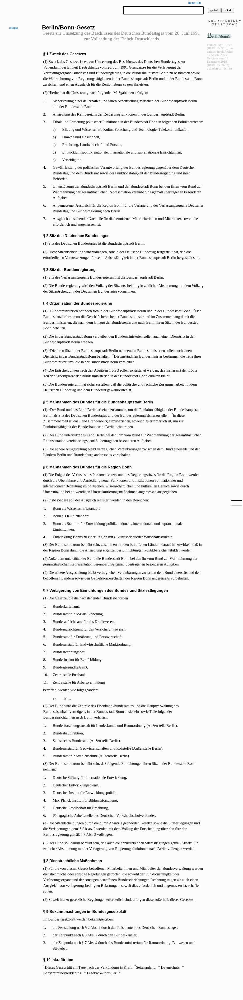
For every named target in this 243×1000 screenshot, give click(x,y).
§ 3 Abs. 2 (88, 834)
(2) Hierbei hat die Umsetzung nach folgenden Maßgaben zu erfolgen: (95, 93)
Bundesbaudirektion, (68, 733)
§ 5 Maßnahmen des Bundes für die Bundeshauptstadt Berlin (98, 402)
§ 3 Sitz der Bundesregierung (69, 270)
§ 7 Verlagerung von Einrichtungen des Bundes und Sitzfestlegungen (105, 591)
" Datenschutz (169, 967)
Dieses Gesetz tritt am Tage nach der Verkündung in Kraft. (87, 967)
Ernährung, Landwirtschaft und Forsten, (92, 145)
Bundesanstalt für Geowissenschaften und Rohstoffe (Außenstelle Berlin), (108, 748)
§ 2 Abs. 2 (92, 927)
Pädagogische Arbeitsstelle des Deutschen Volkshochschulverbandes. (104, 815)
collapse (13, 27)
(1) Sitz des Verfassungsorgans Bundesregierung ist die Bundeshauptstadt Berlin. (103, 277)
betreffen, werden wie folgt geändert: (70, 690)
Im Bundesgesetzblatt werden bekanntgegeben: (78, 919)
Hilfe (198, 3)
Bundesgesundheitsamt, (70, 667)
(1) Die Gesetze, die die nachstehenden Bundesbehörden (85, 598)
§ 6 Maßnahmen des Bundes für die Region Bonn (87, 467)
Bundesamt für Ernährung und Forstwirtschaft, (87, 637)
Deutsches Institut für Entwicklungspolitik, (85, 793)
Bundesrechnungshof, (69, 652)
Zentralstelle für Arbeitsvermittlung (79, 682)
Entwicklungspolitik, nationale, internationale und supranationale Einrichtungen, (122, 152)
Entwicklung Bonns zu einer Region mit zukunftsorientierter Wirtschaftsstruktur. (113, 537)
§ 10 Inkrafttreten (58, 960)
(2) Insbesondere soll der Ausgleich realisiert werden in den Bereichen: (96, 500)
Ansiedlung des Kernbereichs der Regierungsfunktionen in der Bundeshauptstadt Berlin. (119, 114)
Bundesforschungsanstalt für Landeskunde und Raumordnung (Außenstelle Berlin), (115, 726)
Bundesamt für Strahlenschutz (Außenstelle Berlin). (91, 756)
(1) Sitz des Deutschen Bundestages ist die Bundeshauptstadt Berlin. (94, 243)
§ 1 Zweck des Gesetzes (64, 54)
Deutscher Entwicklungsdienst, (76, 785)
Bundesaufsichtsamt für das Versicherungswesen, (89, 629)
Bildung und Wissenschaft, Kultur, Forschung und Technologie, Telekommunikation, (125, 129)
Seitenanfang (145, 967)
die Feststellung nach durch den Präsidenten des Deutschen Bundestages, (115, 927)
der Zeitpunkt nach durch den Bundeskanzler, (95, 935)
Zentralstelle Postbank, (70, 675)
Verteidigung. (72, 160)
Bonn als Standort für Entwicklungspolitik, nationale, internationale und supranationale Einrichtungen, (117, 526)
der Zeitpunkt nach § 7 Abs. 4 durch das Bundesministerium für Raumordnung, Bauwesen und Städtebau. (124, 945)
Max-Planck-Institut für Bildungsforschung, (85, 800)
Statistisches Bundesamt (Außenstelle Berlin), (87, 741)
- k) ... (66, 698)
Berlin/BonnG (219, 36)
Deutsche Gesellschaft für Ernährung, (81, 808)
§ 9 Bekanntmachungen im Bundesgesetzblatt (84, 912)
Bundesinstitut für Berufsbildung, (78, 660)
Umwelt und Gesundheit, (81, 137)
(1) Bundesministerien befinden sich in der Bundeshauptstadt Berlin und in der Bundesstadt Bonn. (117, 311)
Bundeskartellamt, (66, 606)
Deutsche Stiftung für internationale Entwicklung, (90, 778)
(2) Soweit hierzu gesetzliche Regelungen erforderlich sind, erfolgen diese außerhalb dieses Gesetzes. (118, 899)
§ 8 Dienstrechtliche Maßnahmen (72, 861)
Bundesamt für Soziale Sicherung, (78, 614)
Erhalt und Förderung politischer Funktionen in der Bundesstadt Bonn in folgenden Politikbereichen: (128, 122)
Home (191, 3)
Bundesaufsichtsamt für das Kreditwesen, (84, 622)
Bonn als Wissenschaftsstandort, (77, 508)
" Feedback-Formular (100, 973)
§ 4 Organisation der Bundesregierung (77, 303)
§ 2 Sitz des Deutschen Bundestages (76, 236)
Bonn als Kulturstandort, (71, 516)
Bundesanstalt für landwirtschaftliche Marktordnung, (92, 644)
